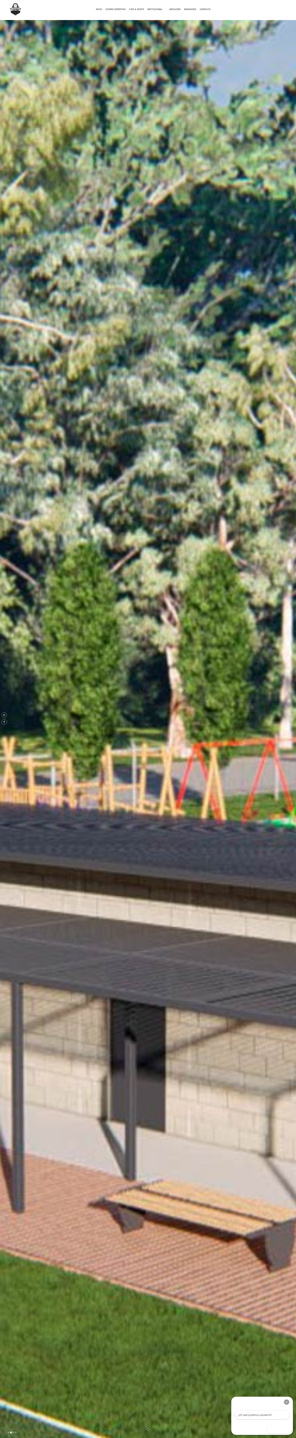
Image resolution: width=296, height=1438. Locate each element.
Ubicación (175, 9)
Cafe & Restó (136, 9)
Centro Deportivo (115, 9)
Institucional (155, 9)
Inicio (99, 9)
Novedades (190, 9)
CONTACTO (205, 9)
